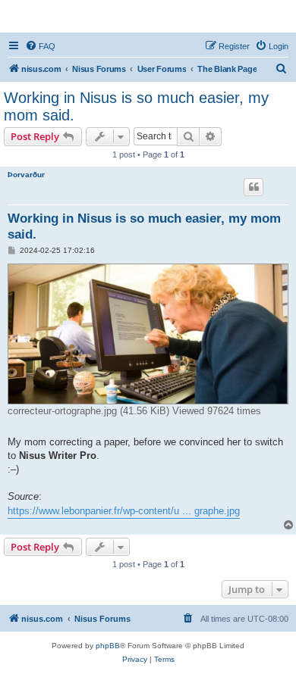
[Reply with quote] (253, 187)
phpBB (108, 645)
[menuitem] (40, 46)
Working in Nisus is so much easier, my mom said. (136, 106)
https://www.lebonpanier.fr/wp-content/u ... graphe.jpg (124, 510)
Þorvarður (26, 174)
